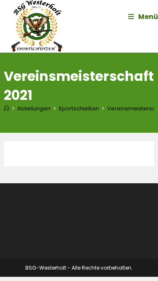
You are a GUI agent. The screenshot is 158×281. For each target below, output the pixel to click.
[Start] (6, 108)
